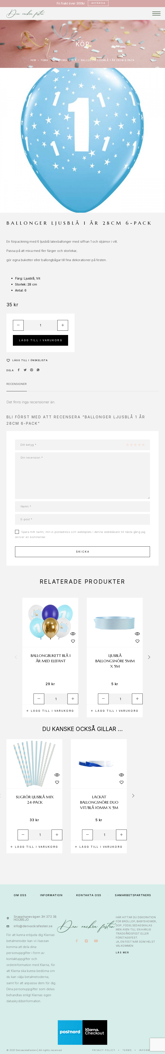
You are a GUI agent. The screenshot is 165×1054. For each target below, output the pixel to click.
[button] (50, 710)
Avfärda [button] (98, 3)
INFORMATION (51, 895)
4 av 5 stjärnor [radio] (139, 444)
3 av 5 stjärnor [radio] (135, 444)
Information (149, 1050)
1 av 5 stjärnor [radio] (127, 444)
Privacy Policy (103, 1050)
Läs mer (122, 952)
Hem (33, 60)
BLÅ (74, 60)
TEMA (44, 60)
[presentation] (16, 657)
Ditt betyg (28, 444)
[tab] (16, 386)
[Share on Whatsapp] (38, 370)
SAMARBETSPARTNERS (133, 895)
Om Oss (20, 895)
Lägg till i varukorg (41, 340)
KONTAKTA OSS (88, 895)
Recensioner (16, 384)
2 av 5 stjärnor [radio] (131, 444)
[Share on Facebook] (18, 370)
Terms (127, 1050)
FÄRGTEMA (60, 60)
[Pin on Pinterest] (31, 370)
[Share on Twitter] (25, 370)
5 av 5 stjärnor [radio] (143, 444)
